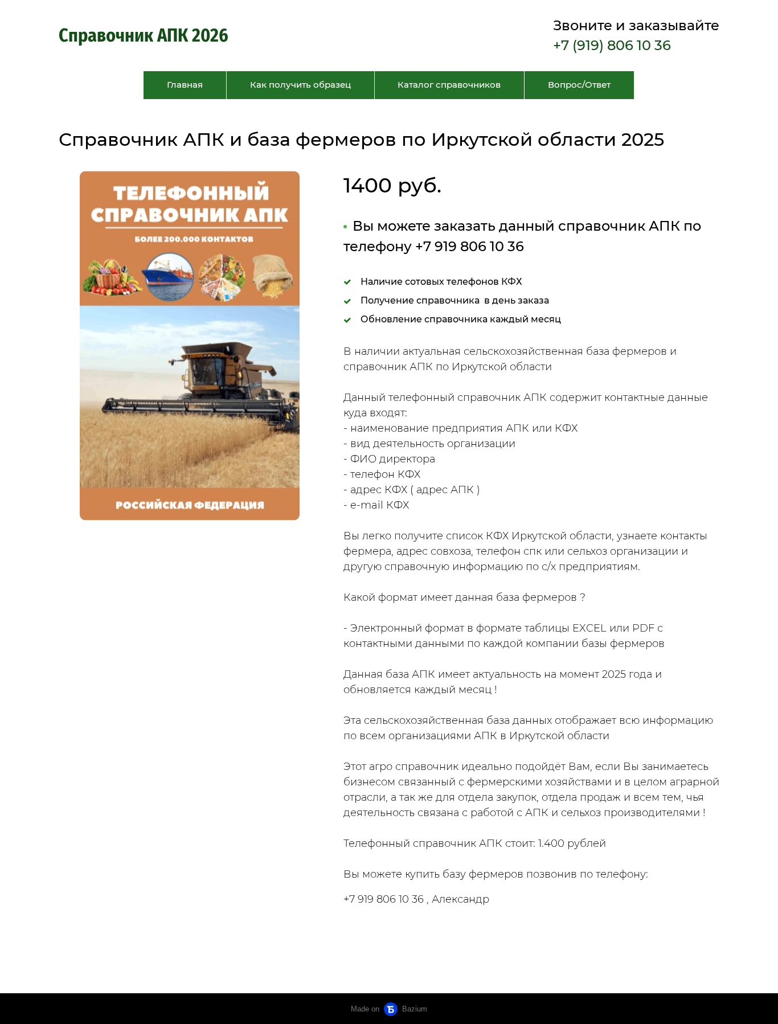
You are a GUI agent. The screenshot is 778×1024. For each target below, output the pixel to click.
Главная (185, 84)
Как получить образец (300, 84)
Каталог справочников (449, 84)
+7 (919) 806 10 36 (612, 45)
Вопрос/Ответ (579, 84)
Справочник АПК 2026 (145, 35)
